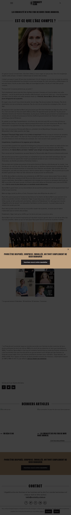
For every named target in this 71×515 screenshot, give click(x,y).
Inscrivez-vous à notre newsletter (35, 262)
